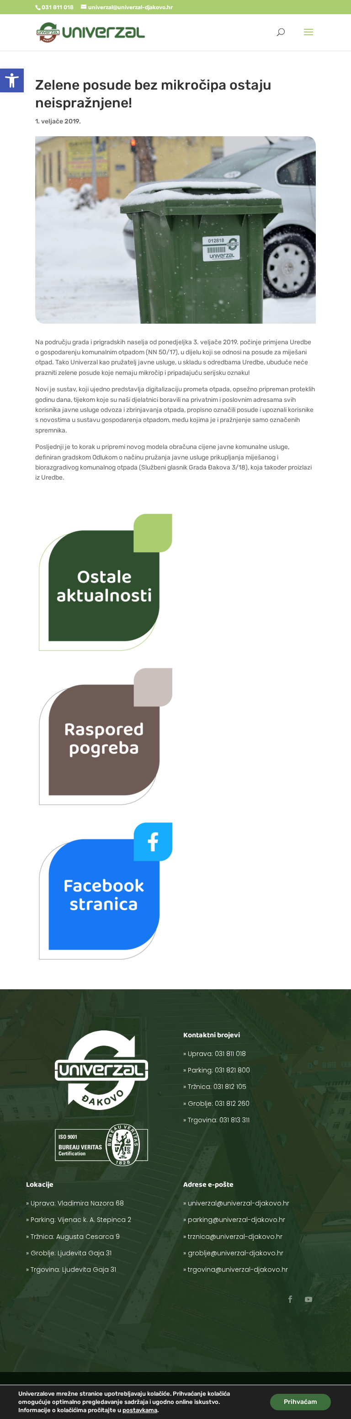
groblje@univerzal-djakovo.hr (235, 1253)
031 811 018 (230, 1053)
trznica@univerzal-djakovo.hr (235, 1236)
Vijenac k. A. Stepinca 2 (94, 1219)
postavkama (139, 1410)
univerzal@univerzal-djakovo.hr (238, 1203)
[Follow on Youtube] (308, 1299)
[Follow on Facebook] (290, 1299)
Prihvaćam (300, 1402)
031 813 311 (234, 1120)
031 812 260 (232, 1103)
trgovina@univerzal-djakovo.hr (238, 1269)
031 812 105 (229, 1086)
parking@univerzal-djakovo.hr (236, 1219)
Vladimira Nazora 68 (91, 1203)
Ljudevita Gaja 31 (85, 1253)
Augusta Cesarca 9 (88, 1236)
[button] (12, 80)
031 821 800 (232, 1070)
